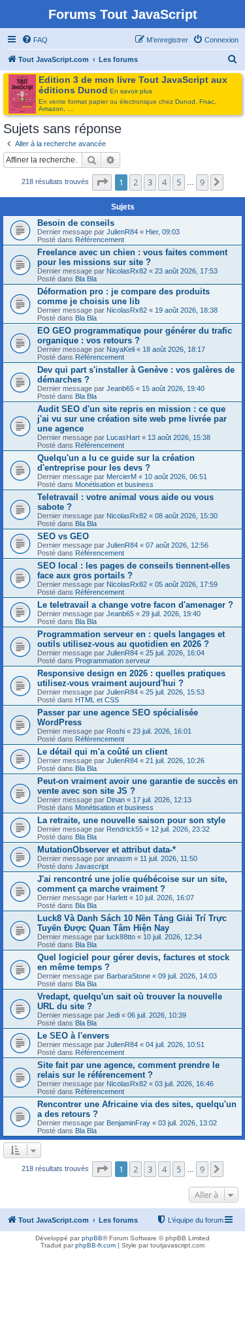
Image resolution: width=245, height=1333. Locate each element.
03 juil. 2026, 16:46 (184, 1084)
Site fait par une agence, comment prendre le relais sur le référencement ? (128, 1070)
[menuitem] (35, 40)
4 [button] (164, 182)
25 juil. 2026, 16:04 (175, 653)
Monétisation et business (114, 484)
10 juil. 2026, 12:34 (172, 937)
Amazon (51, 108)
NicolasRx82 (126, 271)
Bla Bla (86, 279)
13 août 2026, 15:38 (179, 437)
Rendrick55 (124, 829)
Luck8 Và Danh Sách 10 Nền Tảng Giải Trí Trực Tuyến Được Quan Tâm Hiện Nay (132, 923)
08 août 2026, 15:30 (186, 516)
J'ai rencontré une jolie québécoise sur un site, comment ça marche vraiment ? (132, 884)
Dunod (185, 101)
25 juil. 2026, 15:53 (175, 692)
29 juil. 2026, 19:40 (171, 614)
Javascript (91, 866)
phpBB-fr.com (95, 1245)
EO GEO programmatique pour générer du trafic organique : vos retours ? (134, 335)
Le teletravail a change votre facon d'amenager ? (135, 605)
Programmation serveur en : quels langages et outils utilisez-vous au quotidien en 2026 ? (131, 639)
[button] (102, 182)
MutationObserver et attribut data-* (106, 850)
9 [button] (202, 182)
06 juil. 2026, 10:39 (156, 1015)
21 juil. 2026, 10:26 (175, 760)
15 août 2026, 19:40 (173, 388)
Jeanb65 (120, 388)
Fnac (206, 101)
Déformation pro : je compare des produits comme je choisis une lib (123, 296)
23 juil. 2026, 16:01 (162, 731)
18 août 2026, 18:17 (173, 349)
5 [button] (178, 182)
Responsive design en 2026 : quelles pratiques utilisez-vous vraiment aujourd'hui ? (131, 678)
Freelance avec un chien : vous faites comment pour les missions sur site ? (132, 257)
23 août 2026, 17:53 (186, 271)
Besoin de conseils (75, 223)
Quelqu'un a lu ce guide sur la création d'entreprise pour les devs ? (116, 463)
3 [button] (150, 182)
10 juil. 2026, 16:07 (164, 898)
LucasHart (123, 437)
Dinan (115, 800)
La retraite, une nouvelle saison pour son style (131, 820)
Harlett (116, 898)
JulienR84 (122, 232)
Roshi (115, 731)
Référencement (99, 239)
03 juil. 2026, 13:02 (187, 1123)
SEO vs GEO (63, 536)
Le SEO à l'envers (73, 1036)
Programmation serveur (112, 661)
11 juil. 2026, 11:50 (168, 858)
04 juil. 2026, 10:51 (175, 1044)
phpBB (92, 1238)
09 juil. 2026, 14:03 (187, 976)
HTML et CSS (97, 700)
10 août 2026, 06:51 (175, 476)
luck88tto (120, 937)
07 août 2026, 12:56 (177, 545)
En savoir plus (131, 91)
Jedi (113, 1015)
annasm (119, 858)
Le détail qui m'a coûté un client (102, 752)
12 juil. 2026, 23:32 (180, 829)
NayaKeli (120, 349)
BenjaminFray (128, 1123)
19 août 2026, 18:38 (186, 310)
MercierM (121, 476)
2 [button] (135, 182)
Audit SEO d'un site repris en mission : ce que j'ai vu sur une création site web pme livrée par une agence (132, 418)
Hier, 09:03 (163, 232)
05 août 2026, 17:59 (186, 584)
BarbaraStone (128, 976)
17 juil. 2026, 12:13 (162, 800)
